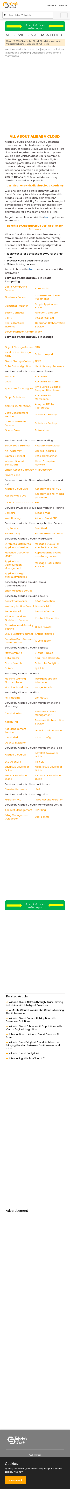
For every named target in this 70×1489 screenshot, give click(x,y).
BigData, (31, 44)
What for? (18, 1472)
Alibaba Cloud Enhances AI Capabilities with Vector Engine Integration (34, 1028)
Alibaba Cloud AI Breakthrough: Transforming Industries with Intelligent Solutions (34, 1003)
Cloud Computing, (49, 41)
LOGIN (50, 5)
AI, (60, 41)
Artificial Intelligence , (16, 44)
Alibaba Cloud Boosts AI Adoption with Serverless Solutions (31, 1019)
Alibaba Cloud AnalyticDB (23, 1053)
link (46, 217)
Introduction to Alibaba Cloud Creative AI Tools (32, 1036)
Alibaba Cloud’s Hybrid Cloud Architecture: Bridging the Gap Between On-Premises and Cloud (33, 1045)
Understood (15, 1480)
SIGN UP (63, 5)
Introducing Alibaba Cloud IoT (26, 1058)
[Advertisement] (35, 95)
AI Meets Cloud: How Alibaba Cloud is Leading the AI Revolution (35, 1011)
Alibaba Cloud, (31, 41)
